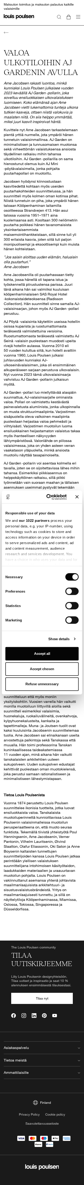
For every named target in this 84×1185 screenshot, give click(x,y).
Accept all (42, 654)
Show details (59, 639)
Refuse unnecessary (42, 684)
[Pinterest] (44, 1015)
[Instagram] (23, 1015)
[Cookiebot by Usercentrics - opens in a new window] (49, 497)
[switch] (72, 591)
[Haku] (59, 16)
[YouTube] (54, 1015)
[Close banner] (77, 497)
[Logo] (19, 19)
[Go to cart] (68, 16)
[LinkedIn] (34, 1015)
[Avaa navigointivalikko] (76, 19)
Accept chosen (42, 669)
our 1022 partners (34, 521)
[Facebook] (13, 1015)
